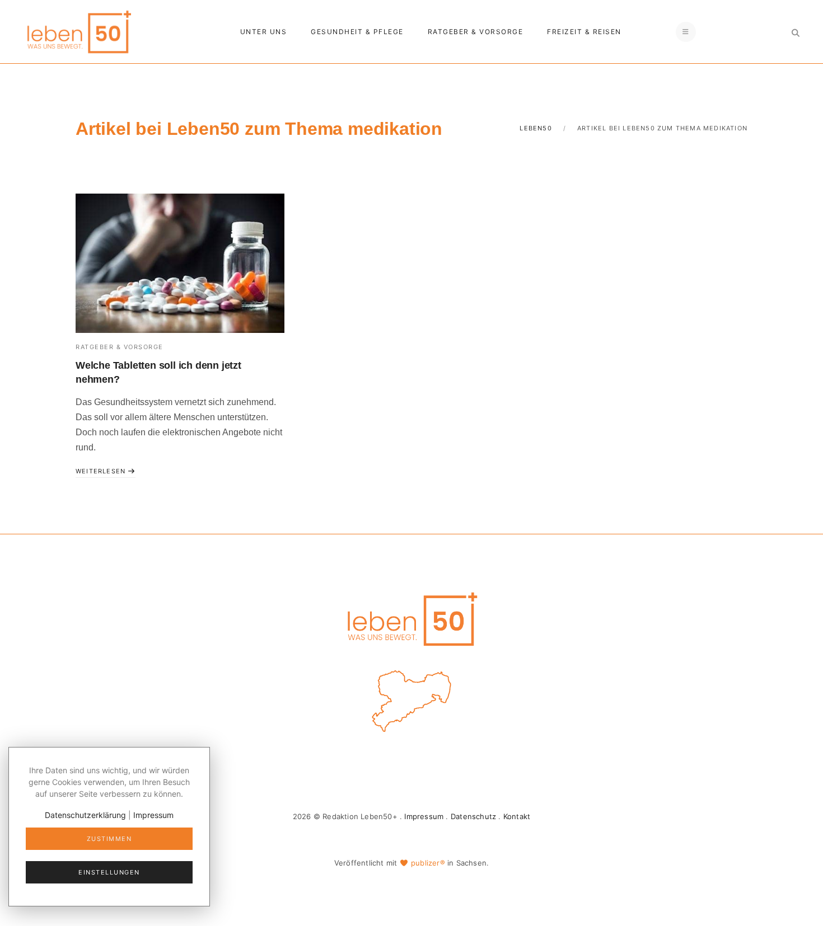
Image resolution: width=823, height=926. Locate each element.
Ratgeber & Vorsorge (475, 31)
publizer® (428, 862)
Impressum (423, 816)
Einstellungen (109, 872)
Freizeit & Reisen (584, 31)
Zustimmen (109, 839)
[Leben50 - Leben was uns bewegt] (78, 30)
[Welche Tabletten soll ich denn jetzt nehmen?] (180, 263)
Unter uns (263, 31)
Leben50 (535, 128)
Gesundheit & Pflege (357, 31)
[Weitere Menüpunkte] (686, 32)
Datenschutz (473, 816)
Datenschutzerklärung (85, 815)
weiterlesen (102, 471)
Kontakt (516, 816)
